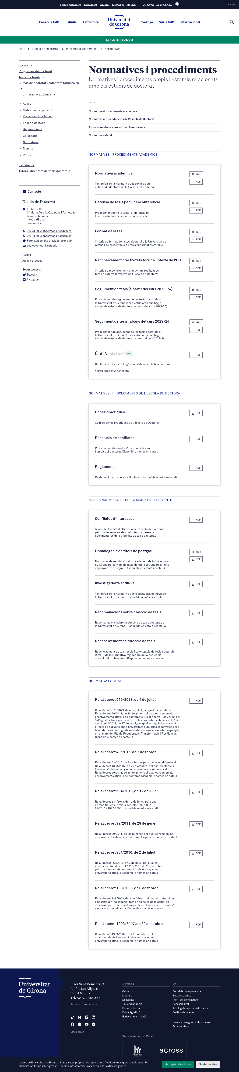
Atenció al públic (32, 260)
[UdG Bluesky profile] (80, 1017)
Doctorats (128, 1000)
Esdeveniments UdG (134, 1016)
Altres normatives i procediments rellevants (117, 127)
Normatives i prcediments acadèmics (113, 111)
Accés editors (181, 1026)
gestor (53, 1066)
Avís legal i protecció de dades (190, 1008)
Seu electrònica (182, 995)
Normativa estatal (100, 135)
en (234, 4)
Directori (148, 4)
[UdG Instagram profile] (87, 1017)
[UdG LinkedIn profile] (94, 1017)
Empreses (118, 4)
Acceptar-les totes (178, 1064)
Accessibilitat (181, 1004)
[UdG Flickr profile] (80, 1024)
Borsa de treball (131, 1008)
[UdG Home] (119, 22)
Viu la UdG (166, 22)
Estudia (71, 22)
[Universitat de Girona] (34, 988)
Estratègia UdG (131, 1012)
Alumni (105, 4)
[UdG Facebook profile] (73, 1024)
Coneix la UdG (49, 22)
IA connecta (121, 370)
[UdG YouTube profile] (87, 1024)
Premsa (131, 4)
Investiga (146, 22)
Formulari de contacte (84, 1004)
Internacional (190, 22)
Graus (125, 991)
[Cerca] (232, 22)
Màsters (127, 995)
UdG (22, 49)
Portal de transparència (187, 991)
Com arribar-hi (34, 224)
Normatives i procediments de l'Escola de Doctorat (121, 119)
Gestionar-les (208, 1064)
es (229, 4)
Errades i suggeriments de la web (192, 1022)
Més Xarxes (77, 1032)
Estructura (91, 22)
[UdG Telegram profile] (94, 1024)
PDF (198, 181)
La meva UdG (164, 4)
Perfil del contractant (185, 1000)
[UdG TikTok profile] (73, 1017)
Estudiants (90, 4)
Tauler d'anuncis (132, 1004)
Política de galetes (183, 1012)
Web (198, 174)
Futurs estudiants (71, 4)
